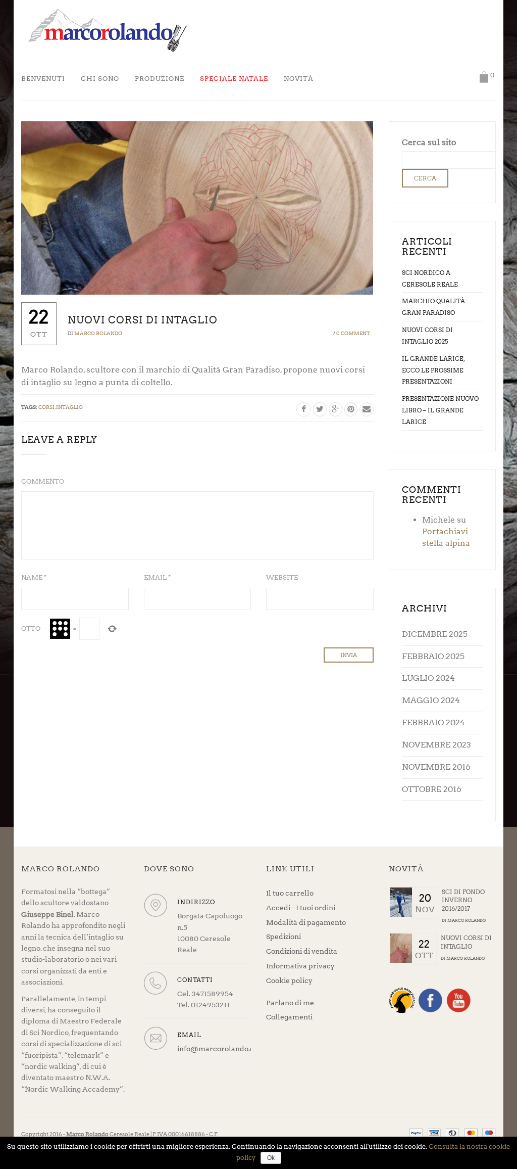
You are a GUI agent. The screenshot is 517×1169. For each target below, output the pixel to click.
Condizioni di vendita (301, 951)
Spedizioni (283, 936)
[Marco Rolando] (107, 29)
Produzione (159, 78)
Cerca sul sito (429, 142)
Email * (157, 577)
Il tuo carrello (290, 893)
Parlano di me (290, 1003)
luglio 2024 (428, 678)
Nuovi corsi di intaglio (466, 942)
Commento (42, 481)
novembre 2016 (436, 767)
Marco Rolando (98, 333)
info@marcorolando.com (221, 1049)
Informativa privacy (300, 966)
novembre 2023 (436, 745)
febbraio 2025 (433, 656)
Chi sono (100, 78)
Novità (299, 78)
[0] (483, 77)
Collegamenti (289, 1017)
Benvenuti (43, 78)
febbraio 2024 (433, 722)
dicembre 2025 (435, 634)
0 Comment (353, 333)
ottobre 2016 (431, 789)
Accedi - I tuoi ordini (300, 908)
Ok (271, 1157)
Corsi (46, 407)
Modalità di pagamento (306, 922)
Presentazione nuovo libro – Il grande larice (440, 410)
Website (282, 577)
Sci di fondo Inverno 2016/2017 (463, 900)
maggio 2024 (431, 700)
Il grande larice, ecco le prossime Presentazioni (433, 370)
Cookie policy (289, 980)
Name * (33, 577)
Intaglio (69, 407)
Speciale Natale (234, 78)
